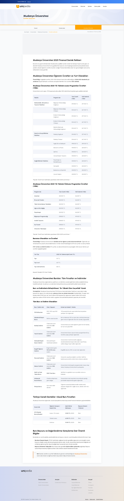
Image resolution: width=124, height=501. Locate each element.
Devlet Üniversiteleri (43, 485)
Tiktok (89, 482)
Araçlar (105, 6)
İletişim (86, 499)
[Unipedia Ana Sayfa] (23, 6)
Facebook (90, 490)
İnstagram (91, 485)
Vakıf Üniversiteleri (43, 482)
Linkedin (90, 493)
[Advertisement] (62, 44)
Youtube (90, 487)
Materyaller (97, 6)
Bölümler (83, 6)
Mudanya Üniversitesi (43, 32)
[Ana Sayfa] (26, 471)
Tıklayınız (29, 1)
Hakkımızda (92, 499)
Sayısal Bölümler (76, 482)
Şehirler (90, 6)
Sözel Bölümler (75, 485)
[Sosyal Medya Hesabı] (90, 471)
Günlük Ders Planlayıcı (60, 482)
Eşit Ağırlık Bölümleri (77, 487)
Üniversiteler (75, 6)
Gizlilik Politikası (99, 499)
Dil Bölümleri (75, 490)
